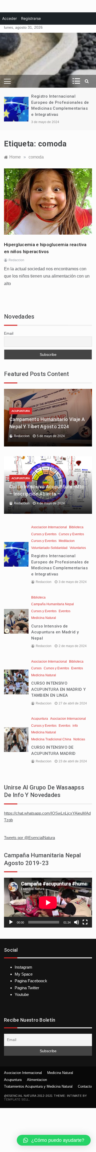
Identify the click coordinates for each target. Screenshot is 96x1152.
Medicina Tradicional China (51, 739)
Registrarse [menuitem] (31, 18)
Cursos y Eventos (44, 534)
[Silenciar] (76, 922)
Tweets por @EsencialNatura (29, 837)
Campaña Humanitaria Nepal (52, 604)
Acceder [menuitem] (9, 18)
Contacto (85, 1086)
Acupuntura (20, 410)
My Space (24, 974)
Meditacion (67, 541)
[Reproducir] (11, 922)
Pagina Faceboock (31, 981)
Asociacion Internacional (49, 527)
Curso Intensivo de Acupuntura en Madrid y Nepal (55, 632)
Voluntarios (78, 548)
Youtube (22, 994)
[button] (54, 1140)
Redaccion (16, 260)
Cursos (36, 668)
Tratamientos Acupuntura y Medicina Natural (38, 1086)
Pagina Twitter (27, 987)
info (75, 726)
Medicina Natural (43, 618)
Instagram (23, 967)
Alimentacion (37, 1080)
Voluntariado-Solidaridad (49, 548)
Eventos (64, 611)
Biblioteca (76, 527)
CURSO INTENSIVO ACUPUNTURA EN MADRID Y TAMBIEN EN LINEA (58, 689)
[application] (48, 903)
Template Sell (16, 1099)
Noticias (79, 739)
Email (8, 333)
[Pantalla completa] (85, 922)
